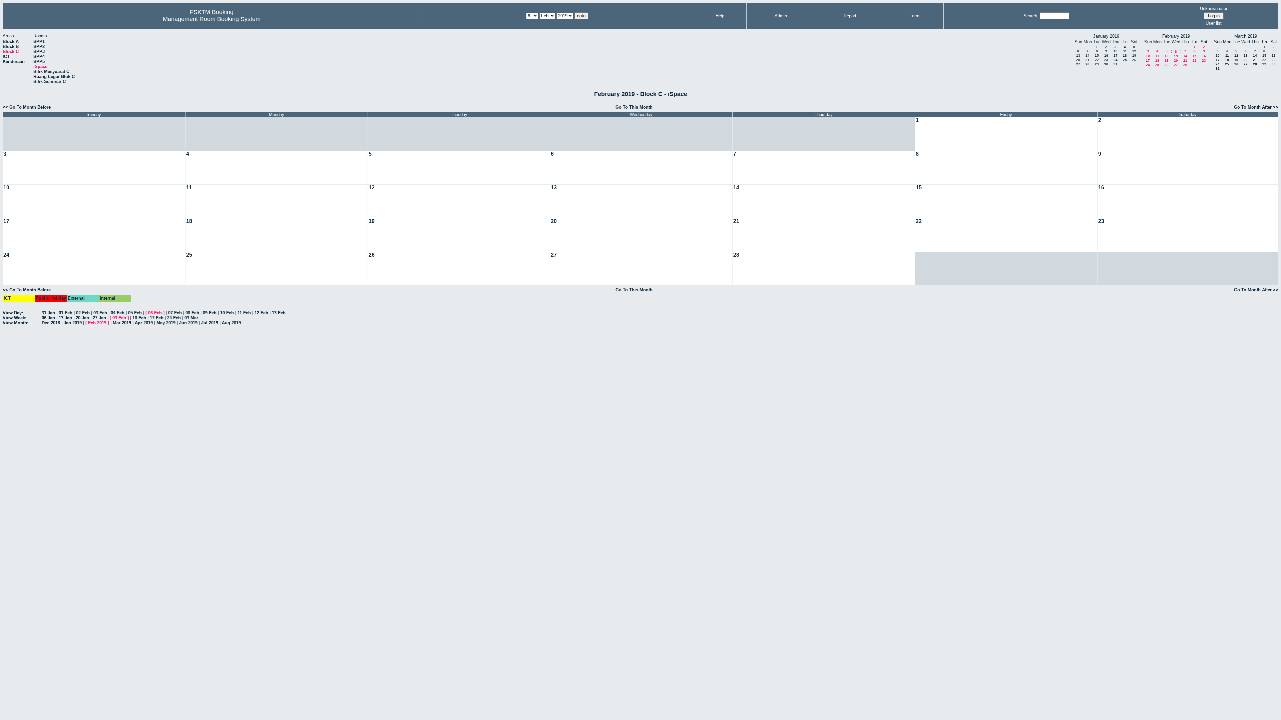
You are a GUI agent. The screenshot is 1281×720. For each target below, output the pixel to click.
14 (1088, 55)
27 (1078, 64)
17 (1116, 55)
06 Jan (48, 317)
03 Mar (191, 317)
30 (1106, 64)
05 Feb (135, 312)
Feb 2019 (97, 322)
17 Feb (156, 317)
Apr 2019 (144, 322)
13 (1078, 55)
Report (850, 15)
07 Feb (175, 312)
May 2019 (165, 322)
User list (1214, 23)
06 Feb (155, 312)
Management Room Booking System (212, 19)
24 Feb (174, 317)
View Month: (15, 322)
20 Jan (82, 317)
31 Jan (48, 312)
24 (1116, 60)
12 (1134, 51)
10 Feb (227, 312)
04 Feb (117, 312)
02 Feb (83, 312)
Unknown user (1213, 8)
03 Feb (100, 312)
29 (1097, 64)
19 (1134, 55)
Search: (1030, 15)
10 (1116, 51)
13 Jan (65, 317)
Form (914, 15)
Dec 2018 (51, 322)
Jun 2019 (188, 322)
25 (1125, 60)
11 (1125, 51)
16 (1106, 55)
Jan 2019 (73, 322)
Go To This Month (634, 107)
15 (1097, 55)
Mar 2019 (122, 322)
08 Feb (192, 312)
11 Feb (244, 312)
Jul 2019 (209, 322)
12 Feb (261, 312)
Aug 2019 (231, 322)
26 (1134, 60)
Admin (781, 15)
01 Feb (65, 312)
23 (1106, 60)
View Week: (14, 317)
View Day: (13, 312)
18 (1125, 55)
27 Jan (99, 317)
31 (1116, 64)
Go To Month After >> (1256, 107)
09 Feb (210, 312)
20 (1078, 60)
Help (720, 15)
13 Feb (279, 312)
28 (1088, 64)
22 (1097, 60)
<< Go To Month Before (27, 107)
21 (1088, 60)
